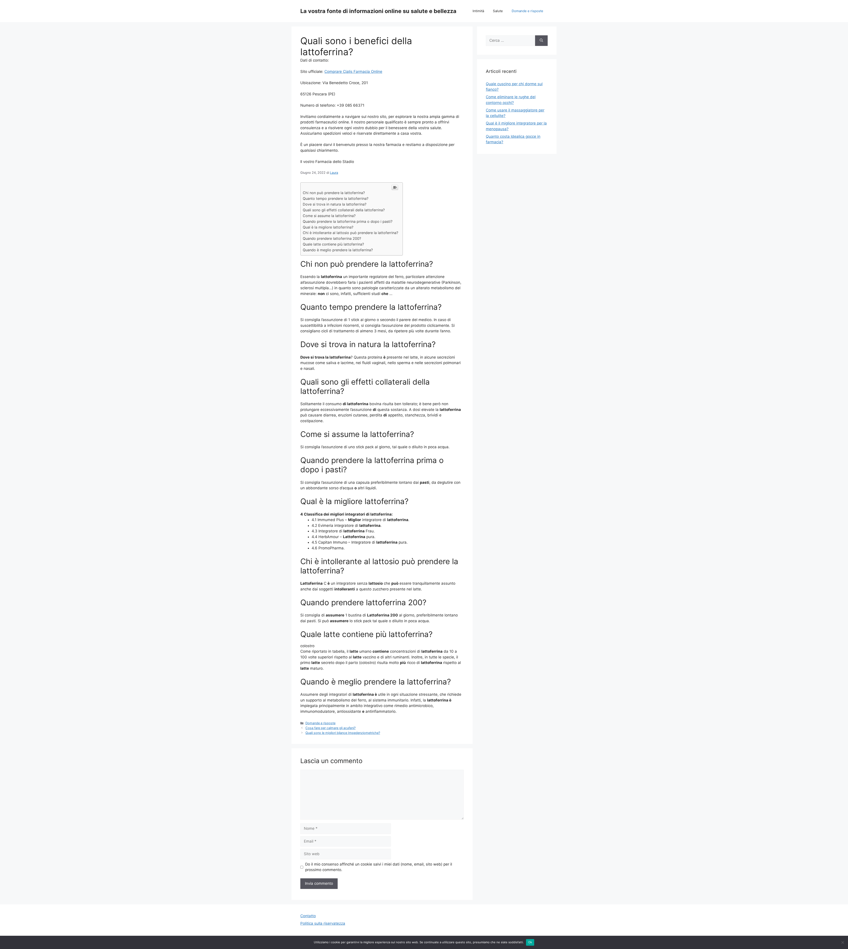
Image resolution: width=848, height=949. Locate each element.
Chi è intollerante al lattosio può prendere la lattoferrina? (350, 233)
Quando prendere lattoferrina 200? (332, 238)
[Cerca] (541, 40)
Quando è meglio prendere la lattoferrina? (338, 250)
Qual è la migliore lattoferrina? (328, 227)
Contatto (308, 916)
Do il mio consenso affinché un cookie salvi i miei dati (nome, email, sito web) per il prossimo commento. (378, 867)
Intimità (478, 11)
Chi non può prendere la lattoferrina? (334, 193)
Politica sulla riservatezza (322, 923)
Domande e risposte (527, 11)
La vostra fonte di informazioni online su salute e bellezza (378, 11)
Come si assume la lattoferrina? (329, 216)
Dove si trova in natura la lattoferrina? (334, 204)
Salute (498, 11)
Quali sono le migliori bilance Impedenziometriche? (342, 733)
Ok (530, 942)
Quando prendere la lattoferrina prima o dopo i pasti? (347, 221)
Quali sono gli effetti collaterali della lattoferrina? (344, 210)
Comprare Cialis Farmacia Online (353, 71)
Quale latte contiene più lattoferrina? (333, 244)
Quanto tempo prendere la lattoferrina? (335, 198)
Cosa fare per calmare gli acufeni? (330, 728)
